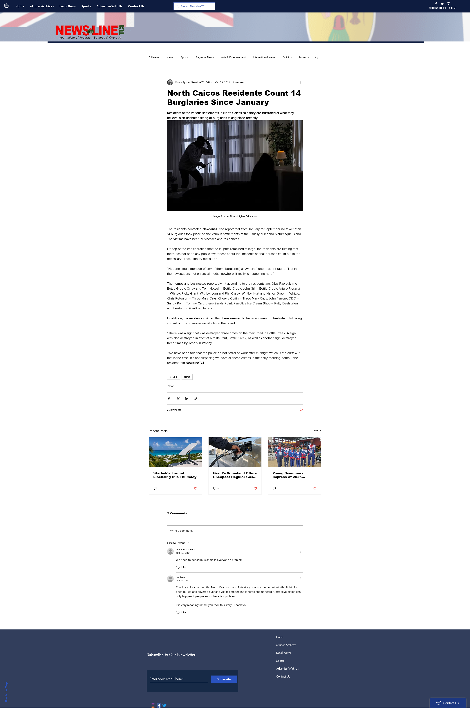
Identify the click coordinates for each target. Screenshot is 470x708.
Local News (283, 653)
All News (154, 57)
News (170, 57)
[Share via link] (196, 398)
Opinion (287, 57)
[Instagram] (448, 4)
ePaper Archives (286, 645)
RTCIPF (173, 376)
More (302, 57)
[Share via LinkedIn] (187, 398)
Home (279, 637)
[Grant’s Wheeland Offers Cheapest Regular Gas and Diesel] (235, 452)
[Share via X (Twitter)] (178, 398)
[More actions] (301, 82)
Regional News (205, 57)
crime (187, 376)
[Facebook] (159, 705)
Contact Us (283, 676)
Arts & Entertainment (233, 57)
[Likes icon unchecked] (178, 567)
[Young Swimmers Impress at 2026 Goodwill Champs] (294, 452)
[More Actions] (301, 551)
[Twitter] (164, 705)
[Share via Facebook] (169, 398)
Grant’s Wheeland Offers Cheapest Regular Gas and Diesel (235, 475)
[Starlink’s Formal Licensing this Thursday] (175, 452)
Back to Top (6, 692)
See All (317, 430)
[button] (316, 57)
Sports (185, 57)
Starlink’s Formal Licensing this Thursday (174, 475)
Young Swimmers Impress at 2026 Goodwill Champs (288, 475)
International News (264, 57)
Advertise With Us (287, 669)
